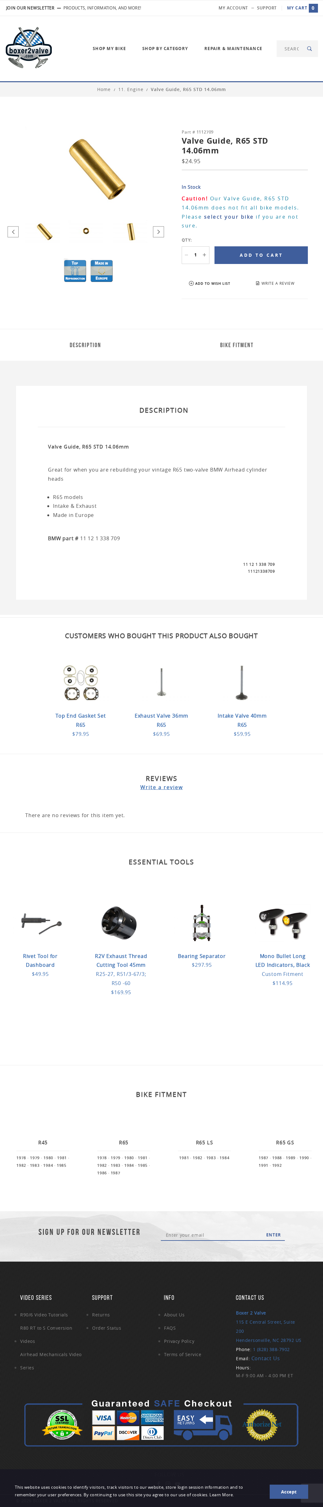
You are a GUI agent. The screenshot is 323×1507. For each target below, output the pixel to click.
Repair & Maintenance (233, 48)
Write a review (161, 787)
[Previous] (13, 231)
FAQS (170, 1328)
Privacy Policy (179, 1341)
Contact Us (265, 1358)
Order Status (106, 1328)
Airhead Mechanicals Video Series (51, 1361)
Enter (273, 1235)
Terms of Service (182, 1354)
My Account (233, 8)
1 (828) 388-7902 (271, 1349)
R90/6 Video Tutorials (44, 1315)
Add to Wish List (212, 283)
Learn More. (221, 1495)
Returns (101, 1315)
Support (267, 8)
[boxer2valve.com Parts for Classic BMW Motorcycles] (28, 48)
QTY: (187, 240)
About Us (174, 1315)
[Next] (158, 231)
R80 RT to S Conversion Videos (46, 1334)
